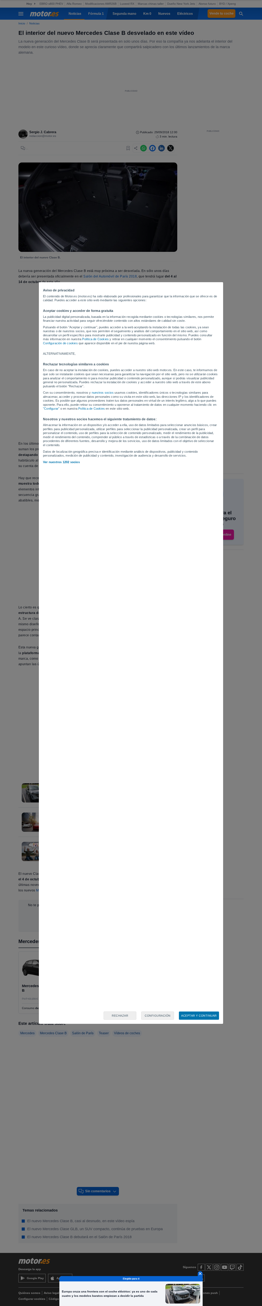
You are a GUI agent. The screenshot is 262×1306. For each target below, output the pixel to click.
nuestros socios (103, 392)
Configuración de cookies (60, 343)
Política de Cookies (95, 339)
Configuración (158, 1015)
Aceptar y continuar (199, 1015)
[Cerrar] (200, 1273)
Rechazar (120, 1015)
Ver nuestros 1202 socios (61, 462)
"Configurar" (51, 408)
